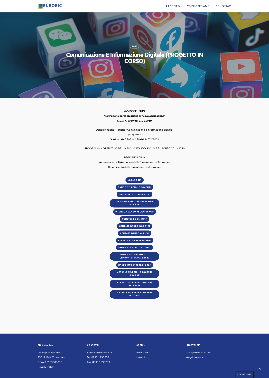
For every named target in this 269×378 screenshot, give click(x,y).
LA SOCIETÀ (173, 6)
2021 (134, 46)
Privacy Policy (46, 367)
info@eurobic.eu (103, 352)
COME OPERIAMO (198, 6)
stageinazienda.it (195, 357)
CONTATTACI (223, 6)
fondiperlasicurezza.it (198, 352)
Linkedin (141, 357)
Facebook (142, 352)
